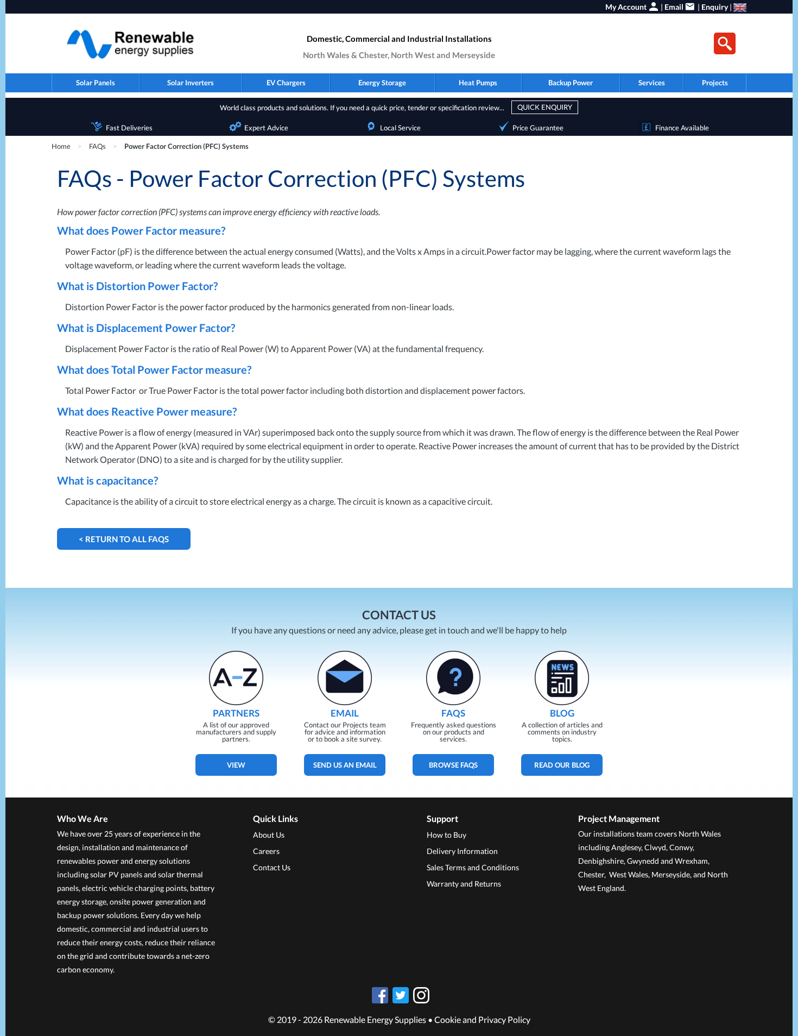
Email (673, 6)
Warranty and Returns (464, 883)
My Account (626, 6)
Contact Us (271, 867)
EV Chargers (286, 82)
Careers (266, 851)
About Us (268, 834)
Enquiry (714, 6)
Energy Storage (382, 82)
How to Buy (446, 834)
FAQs (97, 146)
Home (61, 146)
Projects (715, 82)
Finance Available (682, 127)
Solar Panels (95, 82)
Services (651, 82)
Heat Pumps (478, 82)
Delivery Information (462, 851)
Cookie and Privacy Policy (482, 1019)
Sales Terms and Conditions (473, 867)
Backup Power (570, 82)
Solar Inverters (190, 82)
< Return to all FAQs (124, 539)
